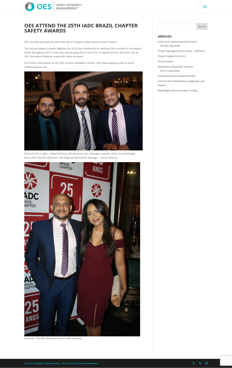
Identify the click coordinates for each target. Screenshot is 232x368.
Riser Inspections (170, 70)
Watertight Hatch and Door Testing (177, 90)
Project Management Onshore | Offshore (181, 51)
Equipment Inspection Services (175, 66)
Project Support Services (172, 56)
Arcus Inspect (165, 61)
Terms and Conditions (87, 363)
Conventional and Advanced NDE (176, 76)
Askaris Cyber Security (47, 363)
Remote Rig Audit (170, 45)
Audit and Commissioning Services (177, 41)
